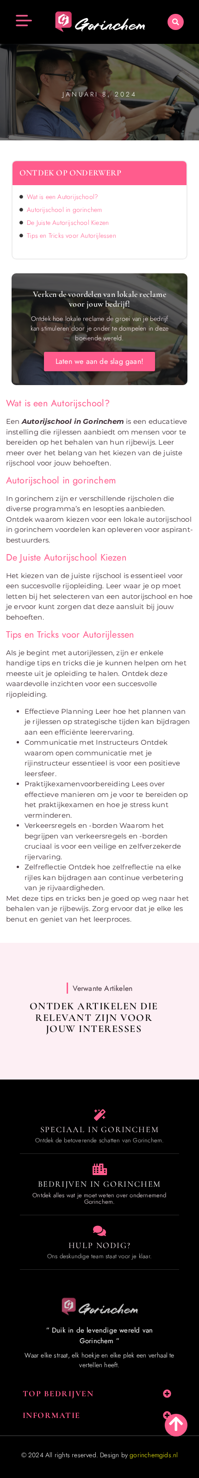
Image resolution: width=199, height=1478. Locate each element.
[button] (176, 22)
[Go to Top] (176, 1424)
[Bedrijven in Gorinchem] (100, 1169)
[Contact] (100, 1231)
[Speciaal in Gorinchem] (100, 1115)
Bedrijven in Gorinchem (100, 1184)
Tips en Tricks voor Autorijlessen (71, 235)
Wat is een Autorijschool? (62, 196)
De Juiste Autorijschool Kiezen (68, 222)
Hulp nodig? (99, 1245)
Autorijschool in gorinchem (64, 209)
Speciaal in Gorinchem (99, 1129)
